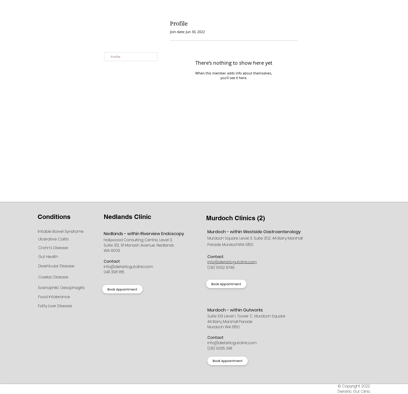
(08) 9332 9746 (221, 267)
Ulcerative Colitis (53, 239)
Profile (115, 57)
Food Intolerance (54, 296)
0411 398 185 (114, 272)
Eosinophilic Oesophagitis (61, 287)
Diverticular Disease (56, 266)
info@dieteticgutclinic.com (128, 266)
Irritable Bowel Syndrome (61, 231)
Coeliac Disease (53, 277)
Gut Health (48, 256)
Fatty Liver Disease (55, 305)
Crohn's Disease (53, 247)
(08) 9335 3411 (219, 348)
